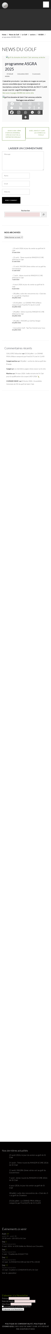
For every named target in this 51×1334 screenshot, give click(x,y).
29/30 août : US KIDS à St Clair (14, 1238)
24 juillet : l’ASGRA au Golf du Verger (26, 321)
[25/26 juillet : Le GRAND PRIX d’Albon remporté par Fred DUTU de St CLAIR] (7, 305)
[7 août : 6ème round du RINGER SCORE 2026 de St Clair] (7, 277)
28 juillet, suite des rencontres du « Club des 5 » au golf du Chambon (29, 295)
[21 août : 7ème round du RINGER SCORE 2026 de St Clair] (7, 259)
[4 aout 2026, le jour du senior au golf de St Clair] (7, 286)
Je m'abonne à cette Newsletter (17, 1306)
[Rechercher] (43, 214)
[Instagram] (30, 104)
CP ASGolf (10, 74)
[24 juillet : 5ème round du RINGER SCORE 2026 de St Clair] (7, 314)
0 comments (36, 74)
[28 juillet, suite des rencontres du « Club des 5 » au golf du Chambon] (7, 295)
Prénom (5, 1298)
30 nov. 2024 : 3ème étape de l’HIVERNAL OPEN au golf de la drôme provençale (13, 134)
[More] (39, 108)
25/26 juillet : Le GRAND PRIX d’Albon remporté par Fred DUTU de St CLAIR (26, 304)
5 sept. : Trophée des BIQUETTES (15, 1254)
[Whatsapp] (38, 104)
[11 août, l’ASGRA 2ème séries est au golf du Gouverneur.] (7, 268)
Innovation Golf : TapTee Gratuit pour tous (29, 328)
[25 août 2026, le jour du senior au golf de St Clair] (7, 250)
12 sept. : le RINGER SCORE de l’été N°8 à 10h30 (21, 1262)
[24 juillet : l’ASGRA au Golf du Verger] (7, 323)
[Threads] (21, 104)
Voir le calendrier (9, 1273)
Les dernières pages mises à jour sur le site (30, 369)
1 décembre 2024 (22, 74)
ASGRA (7, 76)
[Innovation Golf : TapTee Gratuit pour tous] (7, 330)
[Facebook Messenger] (11, 108)
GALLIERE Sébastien (14, 353)
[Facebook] (12, 104)
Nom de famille (8, 1301)
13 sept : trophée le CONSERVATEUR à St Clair (20, 1270)
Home (4, 35)
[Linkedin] (20, 108)
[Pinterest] (29, 108)
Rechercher (25, 211)
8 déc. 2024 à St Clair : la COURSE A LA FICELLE (37, 133)
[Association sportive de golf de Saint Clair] (5, 4)
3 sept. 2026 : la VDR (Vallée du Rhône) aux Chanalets (22, 1246)
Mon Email (6, 1304)
